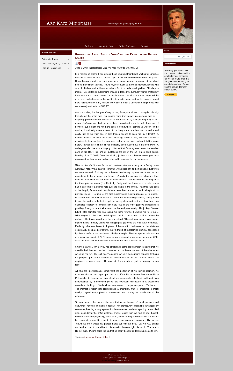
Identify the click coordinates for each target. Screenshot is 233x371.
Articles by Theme (50, 59)
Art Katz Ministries (69, 23)
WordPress (112, 355)
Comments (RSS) (123, 358)
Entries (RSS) (108, 358)
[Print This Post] (76, 64)
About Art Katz (106, 46)
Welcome (89, 46)
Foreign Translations (51, 68)
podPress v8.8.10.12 (124, 361)
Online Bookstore (127, 46)
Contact (144, 46)
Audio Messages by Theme (54, 63)
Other (105, 337)
